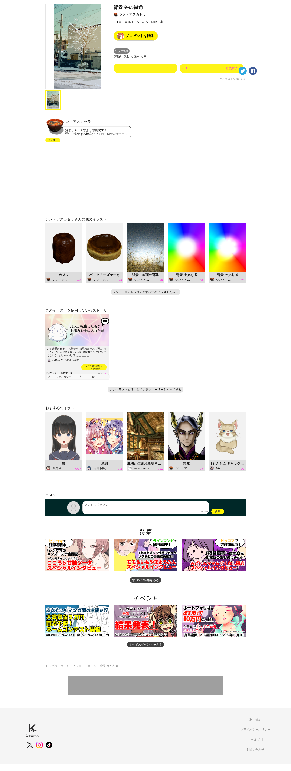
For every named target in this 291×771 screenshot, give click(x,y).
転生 (94, 377)
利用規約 (255, 719)
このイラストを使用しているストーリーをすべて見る (145, 389)
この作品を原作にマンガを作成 (93, 367)
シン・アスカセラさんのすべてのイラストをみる (145, 292)
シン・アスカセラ (132, 14)
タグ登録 (123, 51)
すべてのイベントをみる (145, 644)
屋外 (136, 56)
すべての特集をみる (145, 580)
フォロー (53, 140)
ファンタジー (63, 377)
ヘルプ (255, 739)
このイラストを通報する (232, 78)
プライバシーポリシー (255, 729)
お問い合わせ (255, 749)
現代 (118, 56)
